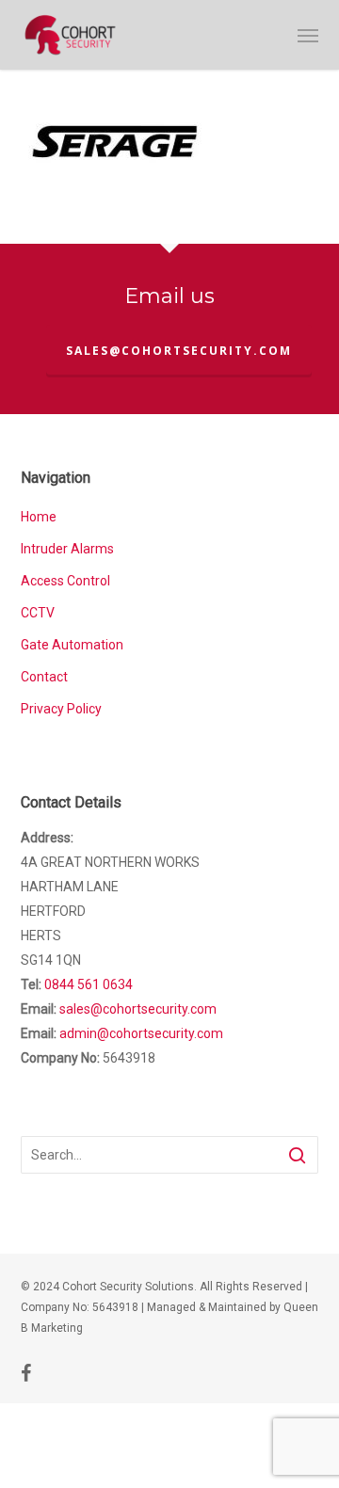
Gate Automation (72, 644)
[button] (308, 34)
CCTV (38, 612)
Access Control (65, 580)
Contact (44, 676)
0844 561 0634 (88, 984)
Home (38, 516)
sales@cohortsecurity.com (179, 351)
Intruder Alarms (67, 548)
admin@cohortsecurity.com (141, 1033)
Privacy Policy (61, 708)
